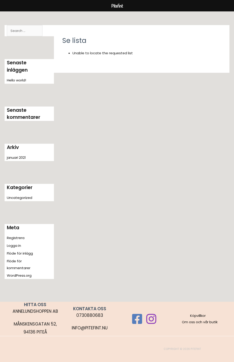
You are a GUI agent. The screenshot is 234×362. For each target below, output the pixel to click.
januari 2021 (16, 157)
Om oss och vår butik (200, 322)
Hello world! (16, 80)
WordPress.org (19, 275)
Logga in (14, 245)
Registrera (15, 237)
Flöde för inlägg (20, 253)
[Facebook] (137, 319)
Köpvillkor (198, 315)
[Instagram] (151, 319)
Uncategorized (19, 197)
